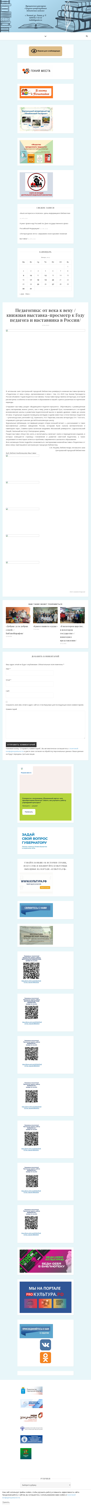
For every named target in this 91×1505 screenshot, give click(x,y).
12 (45, 275)
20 (53, 280)
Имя (8, 669)
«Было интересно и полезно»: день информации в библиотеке (45, 213)
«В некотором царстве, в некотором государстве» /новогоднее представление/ (71, 633)
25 (38, 284)
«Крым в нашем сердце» (45, 626)
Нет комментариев (77, 592)
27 (53, 284)
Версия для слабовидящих (48, 51)
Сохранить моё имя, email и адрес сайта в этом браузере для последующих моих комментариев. (45, 705)
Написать (29, 812)
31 (31, 289)
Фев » (27, 294)
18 (38, 280)
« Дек (22, 294)
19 (45, 280)
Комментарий (11, 709)
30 (23, 289)
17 (31, 280)
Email (8, 680)
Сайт (8, 691)
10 (31, 275)
